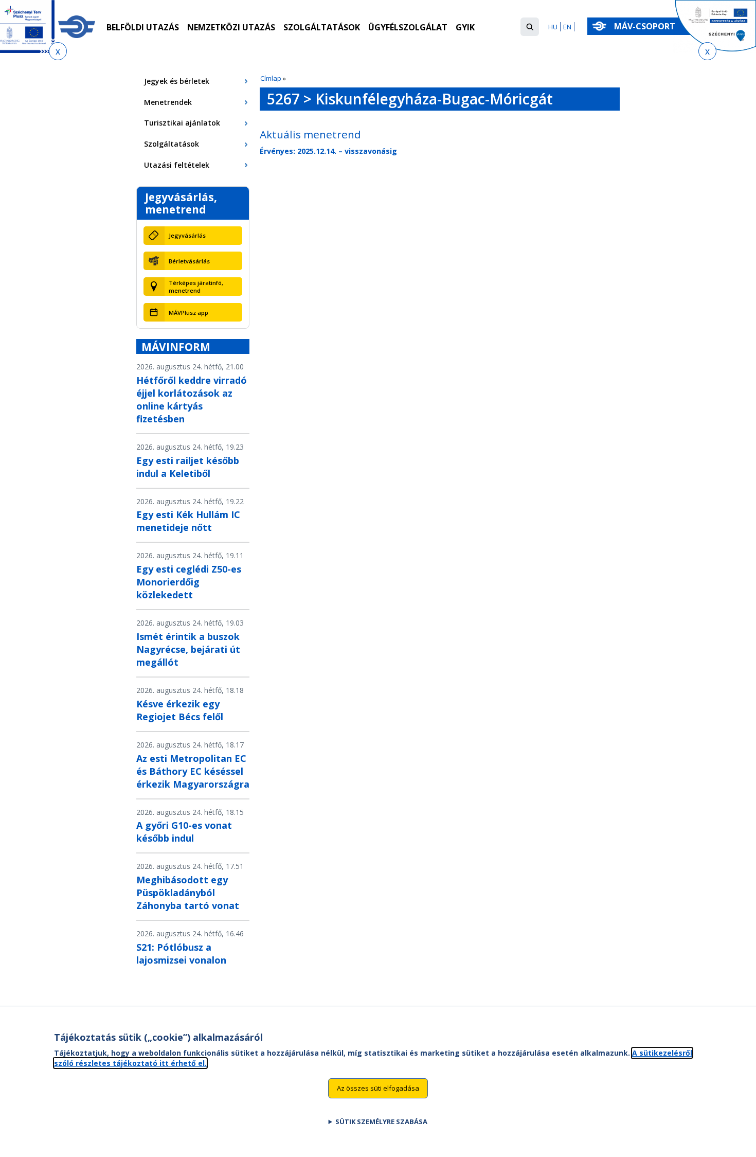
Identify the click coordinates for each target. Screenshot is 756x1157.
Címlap (270, 78)
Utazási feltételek (176, 165)
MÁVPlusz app (188, 312)
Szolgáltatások (321, 27)
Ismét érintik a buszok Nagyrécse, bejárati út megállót (188, 649)
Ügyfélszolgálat (407, 27)
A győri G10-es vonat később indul (184, 831)
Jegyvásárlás (187, 235)
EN (567, 26)
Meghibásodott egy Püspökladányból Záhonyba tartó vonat (187, 893)
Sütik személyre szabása (381, 1121)
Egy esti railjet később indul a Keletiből (187, 466)
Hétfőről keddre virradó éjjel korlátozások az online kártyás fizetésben (191, 399)
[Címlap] (76, 26)
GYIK (465, 27)
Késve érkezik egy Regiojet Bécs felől (179, 710)
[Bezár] (58, 51)
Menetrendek (168, 102)
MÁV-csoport (645, 26)
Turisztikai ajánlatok (182, 123)
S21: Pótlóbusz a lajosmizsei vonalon (181, 953)
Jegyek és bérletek (176, 81)
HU (552, 26)
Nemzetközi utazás (231, 27)
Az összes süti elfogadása (378, 1088)
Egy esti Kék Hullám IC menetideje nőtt (188, 520)
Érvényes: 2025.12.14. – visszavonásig (328, 151)
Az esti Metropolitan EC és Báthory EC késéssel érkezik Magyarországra (192, 771)
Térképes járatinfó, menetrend (196, 286)
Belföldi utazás (142, 27)
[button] (529, 26)
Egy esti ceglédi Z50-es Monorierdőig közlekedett (188, 582)
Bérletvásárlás (189, 261)
